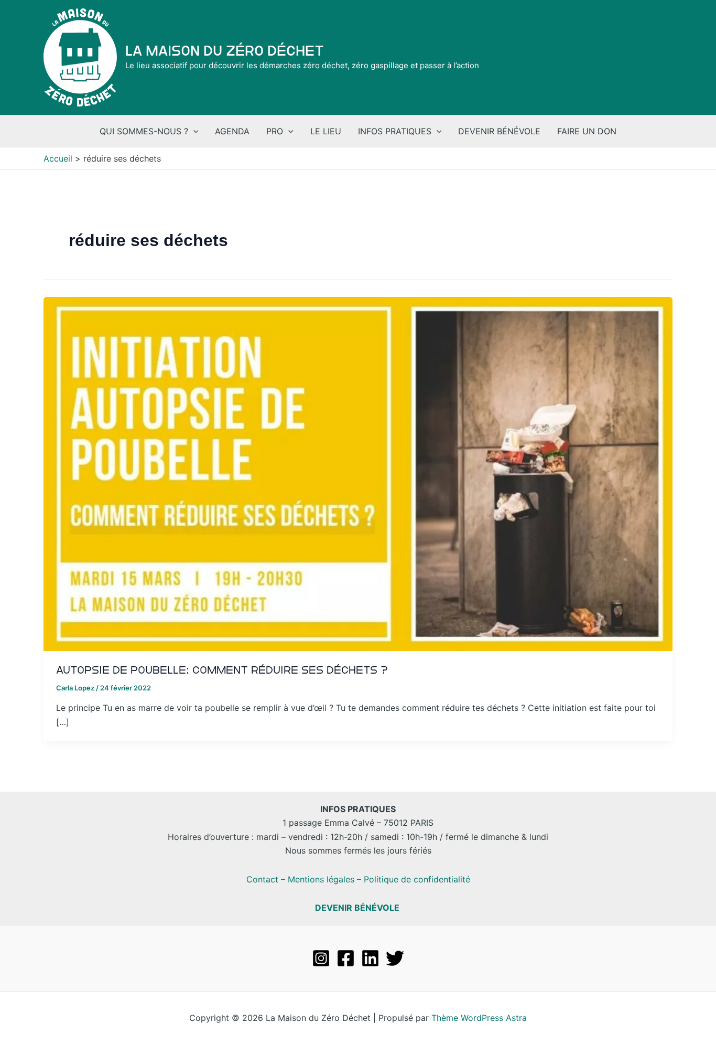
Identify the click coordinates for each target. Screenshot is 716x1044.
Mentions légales (321, 879)
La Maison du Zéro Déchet (224, 51)
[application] (193, 131)
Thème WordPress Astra (479, 1018)
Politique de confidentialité (417, 879)
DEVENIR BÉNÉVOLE (357, 907)
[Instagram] (321, 958)
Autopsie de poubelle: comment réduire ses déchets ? (222, 670)
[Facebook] (346, 958)
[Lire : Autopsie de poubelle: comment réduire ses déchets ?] (358, 473)
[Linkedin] (370, 958)
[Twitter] (395, 958)
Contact (262, 879)
